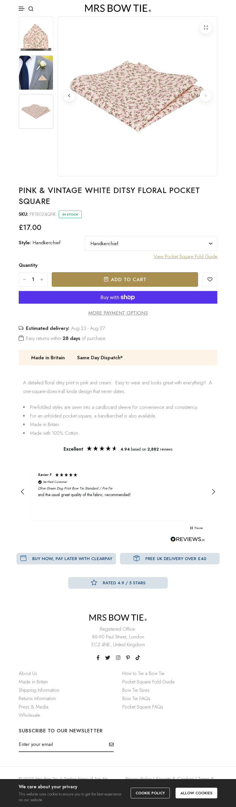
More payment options (118, 312)
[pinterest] (128, 657)
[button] (22, 9)
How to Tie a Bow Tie (143, 673)
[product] (206, 28)
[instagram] (118, 657)
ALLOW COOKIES (196, 793)
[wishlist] (209, 279)
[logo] (118, 8)
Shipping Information (39, 690)
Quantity (28, 265)
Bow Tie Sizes (136, 690)
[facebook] (98, 657)
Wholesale (29, 715)
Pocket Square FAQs (142, 706)
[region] (118, 492)
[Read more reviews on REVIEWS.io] (187, 540)
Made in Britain (33, 681)
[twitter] (107, 657)
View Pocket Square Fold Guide (185, 256)
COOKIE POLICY (150, 793)
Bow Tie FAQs (136, 698)
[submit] (109, 744)
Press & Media (33, 706)
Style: (39, 242)
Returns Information (37, 698)
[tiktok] (138, 657)
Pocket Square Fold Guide (148, 681)
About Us (28, 673)
